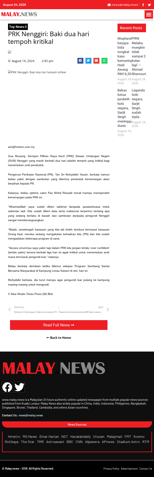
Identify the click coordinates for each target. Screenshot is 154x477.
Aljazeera (92, 441)
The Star (28, 441)
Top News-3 (18, 27)
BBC (70, 441)
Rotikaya (12, 441)
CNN (79, 441)
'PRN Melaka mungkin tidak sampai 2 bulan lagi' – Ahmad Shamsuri (139, 56)
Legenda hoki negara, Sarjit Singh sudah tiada (138, 103)
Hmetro (14, 436)
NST (65, 436)
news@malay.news (31, 415)
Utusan (99, 436)
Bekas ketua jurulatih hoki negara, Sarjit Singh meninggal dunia (125, 108)
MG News (30, 436)
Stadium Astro (129, 441)
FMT (128, 436)
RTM (145, 441)
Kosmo (139, 436)
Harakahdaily (80, 436)
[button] (149, 14)
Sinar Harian (49, 436)
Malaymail (115, 436)
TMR (41, 441)
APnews (108, 441)
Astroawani (55, 441)
